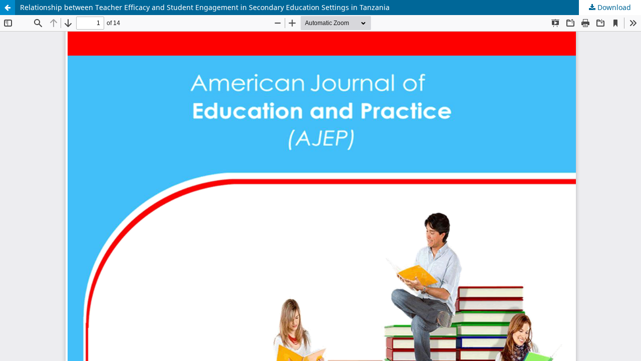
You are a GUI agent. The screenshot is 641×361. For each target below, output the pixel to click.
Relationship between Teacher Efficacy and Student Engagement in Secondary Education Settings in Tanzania (205, 7)
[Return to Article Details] (7, 7)
